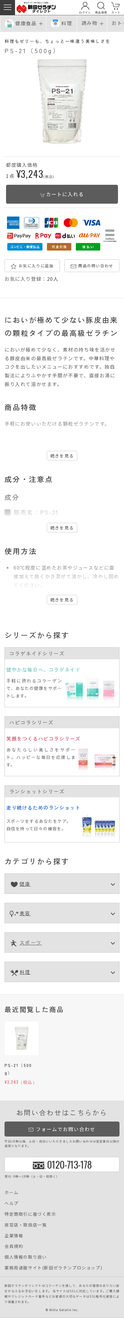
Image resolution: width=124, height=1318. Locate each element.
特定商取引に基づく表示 (30, 1214)
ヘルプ (12, 1203)
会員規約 (14, 1246)
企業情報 (14, 1236)
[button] (7, 7)
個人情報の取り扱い (26, 1257)
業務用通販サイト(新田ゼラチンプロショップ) (53, 1268)
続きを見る (62, 456)
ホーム (12, 1192)
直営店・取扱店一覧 (26, 1225)
